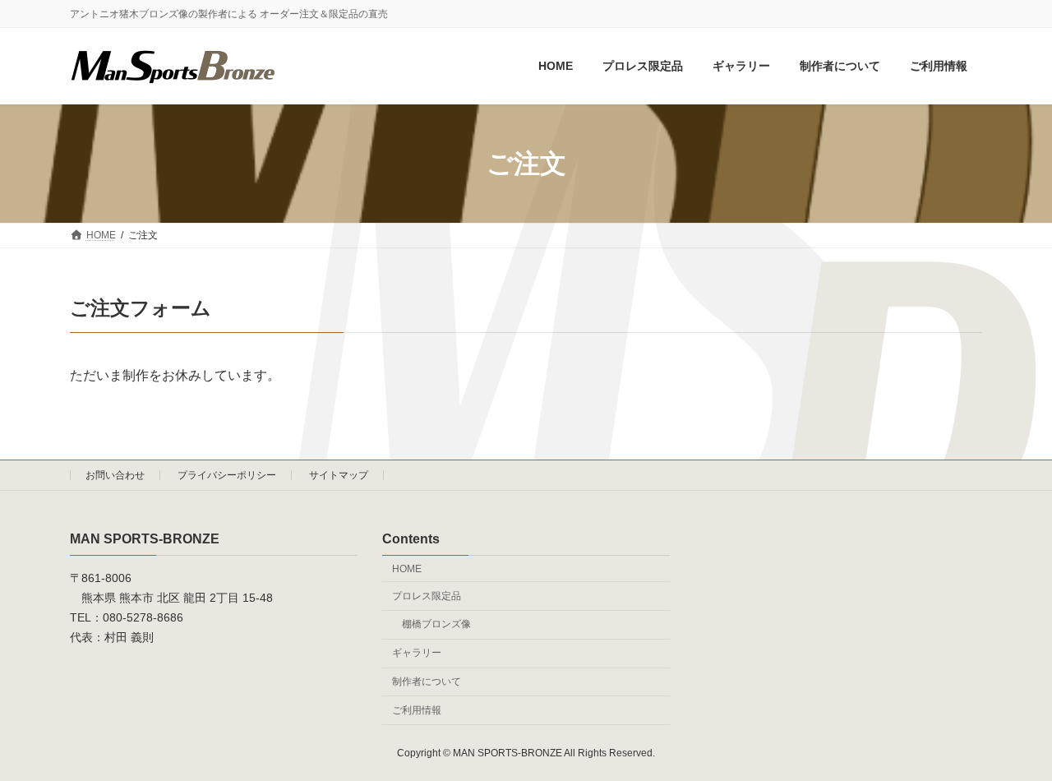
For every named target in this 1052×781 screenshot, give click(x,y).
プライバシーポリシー (227, 475)
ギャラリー (416, 653)
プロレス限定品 (426, 595)
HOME (407, 568)
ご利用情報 (416, 709)
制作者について (426, 681)
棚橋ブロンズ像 (436, 624)
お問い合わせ (115, 475)
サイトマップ (338, 475)
